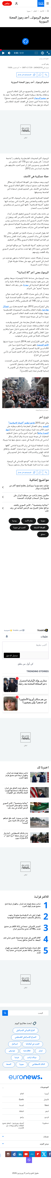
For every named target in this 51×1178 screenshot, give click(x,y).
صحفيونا (45, 1123)
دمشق (43, 534)
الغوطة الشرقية (39, 527)
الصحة (8, 1064)
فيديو (46, 1117)
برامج (22, 1117)
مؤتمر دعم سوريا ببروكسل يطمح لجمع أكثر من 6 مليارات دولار (29, 487)
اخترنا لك (43, 768)
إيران (40, 1051)
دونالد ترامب (31, 1057)
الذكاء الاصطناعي (38, 1064)
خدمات (46, 1137)
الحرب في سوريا (19, 527)
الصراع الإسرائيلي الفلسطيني (25, 1037)
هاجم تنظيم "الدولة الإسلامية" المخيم (28, 424)
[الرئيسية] (48, 11)
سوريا (28, 11)
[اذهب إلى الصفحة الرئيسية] (40, 3)
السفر (47, 1111)
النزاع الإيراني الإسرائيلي (25, 1030)
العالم (35, 11)
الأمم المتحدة (43, 345)
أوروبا (46, 1093)
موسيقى (12, 1051)
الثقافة (21, 1111)
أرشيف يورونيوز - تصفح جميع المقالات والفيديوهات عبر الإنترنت (13, 1126)
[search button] (5, 1013)
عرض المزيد (44, 1144)
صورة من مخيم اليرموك (42, 410)
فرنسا (17, 1057)
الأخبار (42, 11)
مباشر (7, 3)
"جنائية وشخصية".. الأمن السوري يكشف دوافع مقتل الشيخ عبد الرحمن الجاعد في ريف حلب (29, 508)
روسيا (14, 521)
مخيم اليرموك (40, 98)
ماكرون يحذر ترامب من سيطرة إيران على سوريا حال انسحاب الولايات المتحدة (31, 497)
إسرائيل (15, 1044)
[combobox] (25, 1013)
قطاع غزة (26, 1051)
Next (47, 1105)
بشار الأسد (29, 521)
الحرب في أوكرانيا (32, 1044)
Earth (21, 1099)
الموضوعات (44, 1087)
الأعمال (46, 1099)
